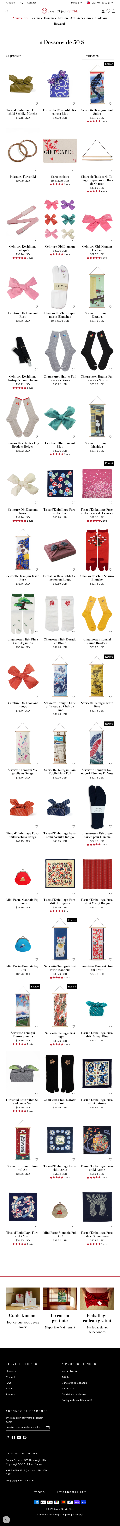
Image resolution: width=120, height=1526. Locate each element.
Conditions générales (74, 1394)
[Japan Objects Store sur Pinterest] (24, 1437)
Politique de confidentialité (77, 1400)
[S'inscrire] (48, 1427)
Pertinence (92, 55)
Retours (10, 1394)
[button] (94, 121)
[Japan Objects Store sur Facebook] (13, 1437)
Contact (31, 2)
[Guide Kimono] (23, 1299)
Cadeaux (101, 18)
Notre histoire (69, 1371)
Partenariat (68, 1388)
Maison (63, 18)
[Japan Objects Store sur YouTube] (19, 1437)
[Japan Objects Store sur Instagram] (7, 1437)
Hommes (50, 18)
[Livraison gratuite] (60, 1299)
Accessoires (85, 18)
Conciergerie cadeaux (74, 1383)
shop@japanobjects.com (20, 1480)
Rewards (60, 23)
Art (72, 18)
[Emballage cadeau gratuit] (97, 1299)
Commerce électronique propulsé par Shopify (60, 1514)
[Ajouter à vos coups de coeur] (36, 103)
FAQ (21, 2)
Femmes (36, 18)
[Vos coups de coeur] (108, 11)
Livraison (11, 1371)
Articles (10, 2)
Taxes (9, 1388)
